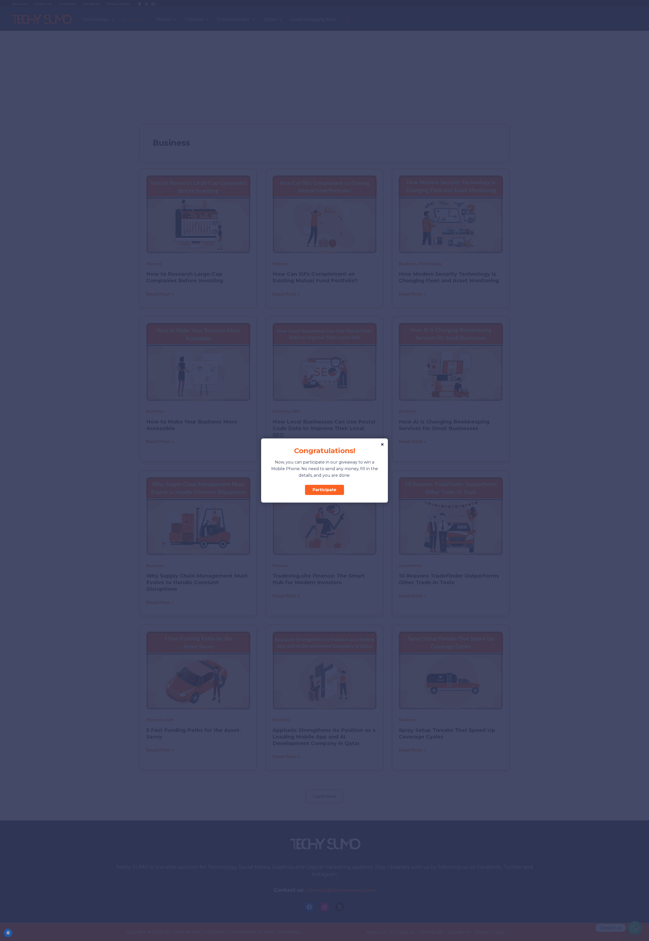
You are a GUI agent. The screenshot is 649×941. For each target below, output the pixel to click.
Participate (324, 489)
